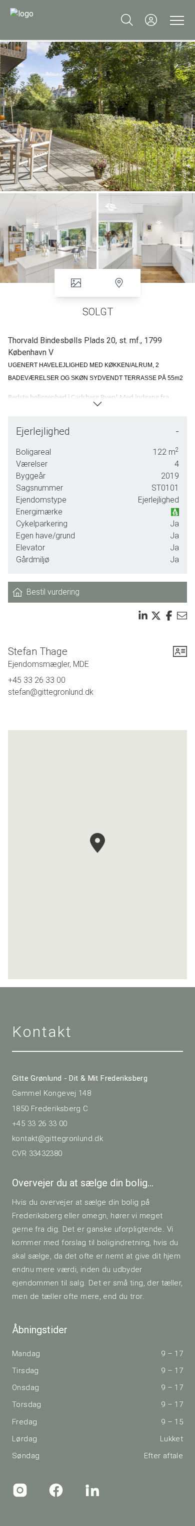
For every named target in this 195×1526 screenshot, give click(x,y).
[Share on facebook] (169, 616)
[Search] (127, 20)
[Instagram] (20, 1490)
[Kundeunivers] (151, 20)
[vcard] (180, 657)
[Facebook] (56, 1490)
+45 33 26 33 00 (37, 680)
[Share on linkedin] (143, 616)
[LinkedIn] (92, 1490)
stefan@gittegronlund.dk (51, 692)
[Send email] (182, 616)
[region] (97, 854)
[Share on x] (156, 616)
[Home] (54, 20)
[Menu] (175, 20)
